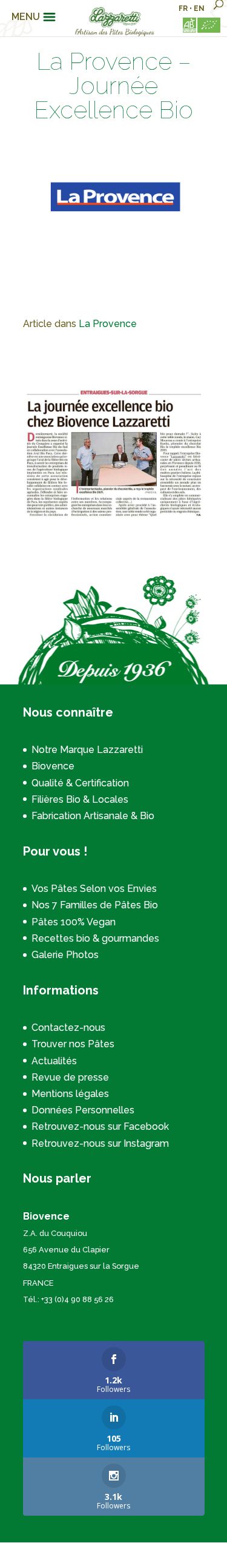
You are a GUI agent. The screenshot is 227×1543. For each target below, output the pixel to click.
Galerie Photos (65, 955)
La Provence (108, 323)
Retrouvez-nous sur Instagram (100, 1143)
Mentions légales (70, 1093)
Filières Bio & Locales (79, 799)
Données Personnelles (82, 1110)
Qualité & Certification (80, 783)
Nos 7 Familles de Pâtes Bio (94, 905)
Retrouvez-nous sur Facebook (100, 1126)
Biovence (52, 766)
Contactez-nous (68, 1027)
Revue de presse (70, 1077)
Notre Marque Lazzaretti (87, 749)
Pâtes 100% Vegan (73, 922)
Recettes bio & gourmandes (95, 938)
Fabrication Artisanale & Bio (92, 816)
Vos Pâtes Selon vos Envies (94, 888)
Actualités (54, 1061)
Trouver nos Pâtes (72, 1044)
